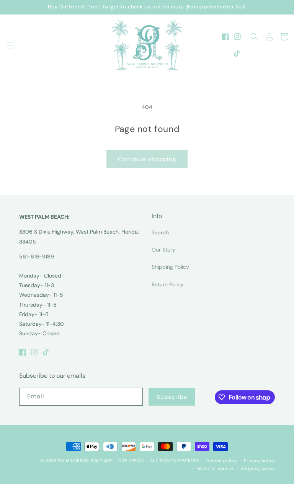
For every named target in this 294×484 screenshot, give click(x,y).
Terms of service (215, 468)
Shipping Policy (170, 266)
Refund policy (221, 460)
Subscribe (172, 397)
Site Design (131, 460)
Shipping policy (258, 468)
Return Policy (168, 284)
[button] (9, 45)
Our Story (163, 249)
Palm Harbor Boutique (85, 460)
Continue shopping (147, 159)
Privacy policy (259, 460)
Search (160, 232)
